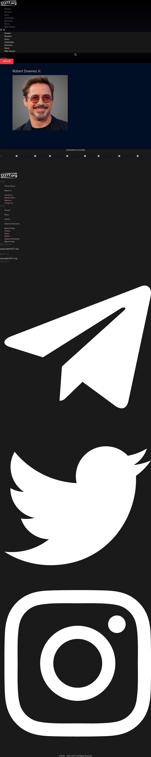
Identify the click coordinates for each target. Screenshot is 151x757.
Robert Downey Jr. (26, 71)
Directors (8, 21)
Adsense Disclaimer (12, 224)
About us (7, 190)
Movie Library (9, 186)
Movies (7, 33)
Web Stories (9, 27)
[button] (75, 30)
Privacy (7, 210)
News (7, 24)
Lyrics (6, 15)
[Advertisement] (40, 5)
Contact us (8, 195)
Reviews (8, 12)
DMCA (7, 219)
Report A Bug (9, 228)
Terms (6, 215)
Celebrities (9, 18)
